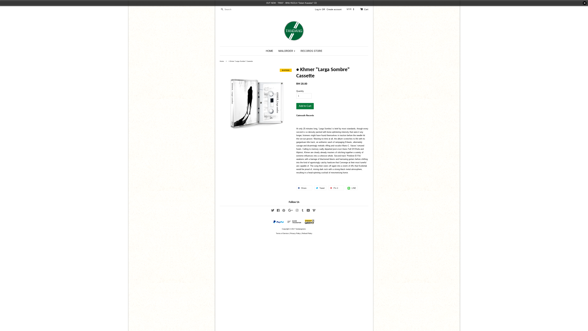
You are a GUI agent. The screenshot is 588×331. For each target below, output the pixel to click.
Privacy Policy (295, 233)
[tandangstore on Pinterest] (283, 211)
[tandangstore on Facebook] (278, 211)
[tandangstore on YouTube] (308, 211)
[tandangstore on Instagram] (297, 211)
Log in (318, 9)
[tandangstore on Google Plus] (290, 211)
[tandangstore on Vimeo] (314, 211)
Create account (334, 9)
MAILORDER (286, 51)
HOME (269, 51)
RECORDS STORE (311, 51)
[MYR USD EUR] (350, 9)
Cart (366, 9)
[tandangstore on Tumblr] (302, 211)
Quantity (300, 91)
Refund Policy (307, 233)
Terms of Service (282, 233)
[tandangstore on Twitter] (272, 211)
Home (222, 61)
